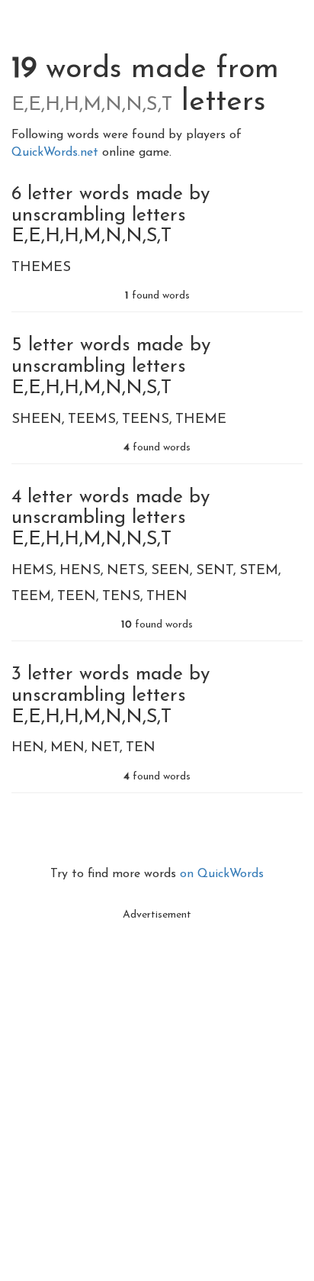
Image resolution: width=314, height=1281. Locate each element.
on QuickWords (222, 874)
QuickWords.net (56, 153)
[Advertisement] (157, 1085)
